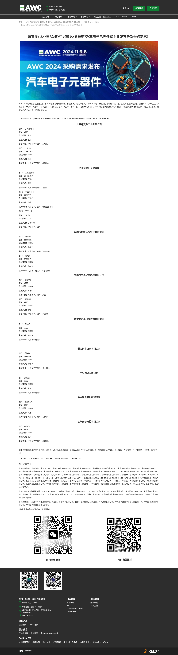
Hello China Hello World (126, 16)
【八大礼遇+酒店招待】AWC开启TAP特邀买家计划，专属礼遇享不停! (56, 458)
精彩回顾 (97, 16)
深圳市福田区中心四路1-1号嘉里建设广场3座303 (36, 611)
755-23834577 (27, 615)
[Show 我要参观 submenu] (90, 17)
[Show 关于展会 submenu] (51, 17)
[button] (139, 8)
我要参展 (71, 16)
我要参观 (84, 16)
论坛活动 (59, 16)
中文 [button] (125, 8)
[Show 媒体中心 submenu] (113, 17)
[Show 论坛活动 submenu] (64, 17)
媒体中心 (107, 16)
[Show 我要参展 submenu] (77, 17)
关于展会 (46, 16)
